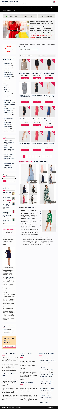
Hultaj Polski (42, 374)
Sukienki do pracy (50, 7)
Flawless (42, 372)
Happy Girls (52, 372)
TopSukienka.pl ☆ (10, 2)
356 (47, 156)
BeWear (47, 360)
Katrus (41, 379)
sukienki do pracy (7, 67)
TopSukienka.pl (42, 238)
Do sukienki (17, 7)
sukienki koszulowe (7, 112)
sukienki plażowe (7, 63)
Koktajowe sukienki (29, 16)
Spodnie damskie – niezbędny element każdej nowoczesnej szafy (9, 163)
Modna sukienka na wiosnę (41, 216)
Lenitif (53, 379)
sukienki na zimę (7, 128)
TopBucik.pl (5, 329)
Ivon (48, 374)
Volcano (46, 402)
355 (43, 156)
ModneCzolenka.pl (6, 331)
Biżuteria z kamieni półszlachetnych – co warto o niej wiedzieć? (9, 158)
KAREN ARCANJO (43, 376)
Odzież (23, 7)
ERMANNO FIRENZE (44, 369)
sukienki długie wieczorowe (9, 104)
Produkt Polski (43, 395)
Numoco (50, 393)
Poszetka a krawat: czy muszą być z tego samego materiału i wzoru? (9, 149)
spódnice (5, 96)
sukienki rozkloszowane (8, 118)
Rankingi (34, 7)
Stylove (41, 397)
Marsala (52, 388)
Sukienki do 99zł (12, 16)
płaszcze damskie (7, 93)
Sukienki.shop (48, 397)
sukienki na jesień (7, 126)
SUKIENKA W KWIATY (31, 207)
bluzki (5, 83)
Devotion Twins (43, 367)
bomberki (5, 87)
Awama (48, 358)
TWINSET (49, 399)
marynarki (5, 89)
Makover (42, 386)
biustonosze (6, 80)
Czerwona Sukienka (7, 10)
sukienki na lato (7, 124)
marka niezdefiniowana (44, 388)
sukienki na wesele (7, 130)
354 (39, 156)
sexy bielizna (6, 78)
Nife (46, 393)
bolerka (5, 85)
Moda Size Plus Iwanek (45, 390)
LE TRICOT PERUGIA (44, 381)
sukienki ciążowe (7, 98)
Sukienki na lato (42, 7)
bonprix (48, 362)
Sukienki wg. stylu (9, 7)
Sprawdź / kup (25, 78)
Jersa (52, 374)
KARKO (50, 376)
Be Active (42, 360)
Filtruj (4, 181)
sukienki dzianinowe (8, 74)
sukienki (28, 218)
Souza (49, 395)
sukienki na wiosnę (7, 122)
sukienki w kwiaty (7, 110)
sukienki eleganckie (7, 100)
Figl (51, 369)
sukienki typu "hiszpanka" (9, 114)
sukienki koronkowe (7, 72)
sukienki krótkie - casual (8, 102)
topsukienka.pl (14, 368)
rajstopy (5, 91)
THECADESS (42, 399)
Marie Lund (48, 386)
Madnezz (51, 383)
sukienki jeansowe (7, 65)
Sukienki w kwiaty (47, 16)
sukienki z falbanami (8, 76)
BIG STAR (53, 360)
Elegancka (7, 382)
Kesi (45, 379)
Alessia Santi (42, 358)
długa (15, 381)
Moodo (41, 393)
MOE (52, 390)
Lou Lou (51, 381)
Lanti (49, 379)
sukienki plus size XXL (8, 108)
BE (52, 358)
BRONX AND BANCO (44, 365)
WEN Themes (54, 407)
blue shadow (42, 362)
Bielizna (29, 7)
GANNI (47, 372)
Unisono (41, 402)
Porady (14, 10)
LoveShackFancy (43, 383)
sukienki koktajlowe (7, 70)
